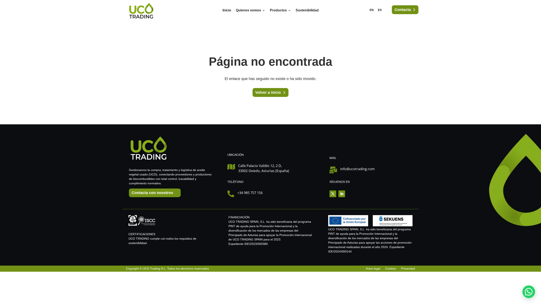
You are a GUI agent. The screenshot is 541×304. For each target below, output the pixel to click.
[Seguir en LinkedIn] (341, 193)
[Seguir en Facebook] (332, 193)
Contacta (403, 10)
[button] (528, 291)
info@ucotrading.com (357, 169)
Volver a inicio (268, 92)
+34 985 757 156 (250, 192)
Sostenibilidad (307, 10)
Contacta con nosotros (152, 193)
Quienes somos (248, 10)
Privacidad (408, 268)
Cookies (390, 268)
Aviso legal (373, 268)
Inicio (227, 10)
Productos (278, 10)
